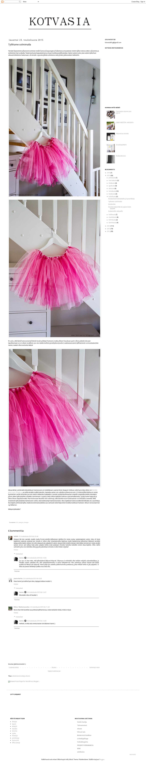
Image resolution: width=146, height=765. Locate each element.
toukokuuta (112, 196)
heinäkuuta (112, 191)
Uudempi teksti (14, 667)
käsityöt (21, 522)
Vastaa (16, 550)
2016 (109, 173)
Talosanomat (82, 725)
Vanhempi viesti (94, 667)
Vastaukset (19, 554)
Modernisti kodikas (84, 735)
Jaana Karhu (18, 578)
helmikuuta (112, 220)
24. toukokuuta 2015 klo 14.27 (36, 592)
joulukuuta (112, 178)
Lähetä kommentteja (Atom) (21, 676)
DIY (17, 522)
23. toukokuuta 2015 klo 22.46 (28, 536)
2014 (109, 226)
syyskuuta (112, 186)
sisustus (14, 729)
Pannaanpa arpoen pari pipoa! (123, 112)
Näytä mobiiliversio (54, 671)
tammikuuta (113, 223)
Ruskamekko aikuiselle (115, 211)
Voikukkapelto (82, 742)
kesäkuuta (112, 194)
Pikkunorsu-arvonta (122, 134)
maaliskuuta (113, 217)
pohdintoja (15, 738)
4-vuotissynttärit (121, 145)
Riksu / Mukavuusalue (22, 607)
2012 (109, 231)
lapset (14, 724)
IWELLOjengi (16, 743)
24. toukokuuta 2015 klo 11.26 (40, 607)
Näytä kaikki (133, 754)
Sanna (21, 558)
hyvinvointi (15, 740)
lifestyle (26, 522)
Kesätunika (111, 204)
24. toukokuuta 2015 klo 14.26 (36, 558)
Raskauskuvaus (121, 156)
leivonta (14, 731)
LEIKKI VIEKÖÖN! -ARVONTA (124, 122)
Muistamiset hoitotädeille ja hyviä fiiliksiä (121, 199)
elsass (79, 729)
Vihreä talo (81, 732)
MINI (79, 749)
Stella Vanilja (82, 722)
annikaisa (80, 752)
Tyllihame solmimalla (115, 201)
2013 (109, 229)
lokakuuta (112, 183)
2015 (109, 175)
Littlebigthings (82, 739)
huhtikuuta (112, 215)
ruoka (14, 733)
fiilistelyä (15, 736)
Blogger (101, 759)
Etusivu (54, 667)
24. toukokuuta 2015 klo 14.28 (36, 621)
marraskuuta (113, 180)
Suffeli (16, 536)
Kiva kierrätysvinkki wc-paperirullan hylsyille (119, 207)
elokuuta (112, 188)
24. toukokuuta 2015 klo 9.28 (32, 578)
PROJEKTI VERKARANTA (85, 745)
